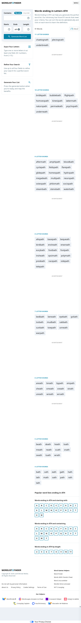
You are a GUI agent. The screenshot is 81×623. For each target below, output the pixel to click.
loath (66, 444)
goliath (74, 316)
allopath (40, 239)
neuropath (69, 178)
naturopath (41, 106)
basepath (52, 239)
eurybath (40, 250)
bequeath (65, 239)
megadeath (41, 178)
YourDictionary (40, 603)
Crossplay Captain (23, 603)
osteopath (41, 183)
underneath (41, 111)
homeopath (54, 172)
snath (67, 449)
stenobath (55, 189)
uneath (39, 394)
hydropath (69, 172)
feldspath (53, 167)
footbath (52, 250)
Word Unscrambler (60, 581)
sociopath (68, 183)
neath (49, 449)
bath (38, 472)
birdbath (40, 244)
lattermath (71, 100)
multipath (55, 178)
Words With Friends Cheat (63, 577)
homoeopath (42, 100)
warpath (40, 333)
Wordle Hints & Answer (62, 584)
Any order (26, 13)
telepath (40, 266)
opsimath (52, 255)
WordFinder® (11, 599)
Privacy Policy (15, 587)
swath (39, 455)
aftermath (41, 161)
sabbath (63, 322)
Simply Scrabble (73, 599)
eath (54, 472)
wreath (50, 394)
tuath (48, 455)
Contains (7, 13)
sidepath (65, 261)
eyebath (63, 316)
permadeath (57, 106)
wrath (57, 455)
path (62, 477)
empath (70, 383)
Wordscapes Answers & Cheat (32, 599)
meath (39, 449)
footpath (64, 250)
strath (70, 388)
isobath (39, 322)
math (46, 477)
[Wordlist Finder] (11, 570)
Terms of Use (41, 587)
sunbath (40, 327)
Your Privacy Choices (43, 622)
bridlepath (41, 95)
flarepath (66, 167)
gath (62, 472)
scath (57, 449)
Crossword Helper (55, 599)
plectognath (58, 39)
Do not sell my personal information (14, 584)
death (48, 444)
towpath (52, 327)
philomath (55, 183)
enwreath (65, 244)
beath (39, 444)
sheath (39, 388)
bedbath (40, 316)
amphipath (54, 161)
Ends (15, 24)
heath (57, 444)
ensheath (52, 244)
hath (70, 472)
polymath (65, 255)
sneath (60, 388)
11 (71, 552)
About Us (5, 587)
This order (18, 13)
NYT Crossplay (59, 587)
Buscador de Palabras (60, 603)
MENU (76, 3)
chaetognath (42, 39)
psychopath (72, 106)
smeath (50, 388)
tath (38, 482)
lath (38, 477)
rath (70, 477)
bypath (59, 383)
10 (66, 552)
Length (26, 24)
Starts (6, 24)
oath (54, 477)
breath (49, 383)
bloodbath (69, 161)
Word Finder (58, 574)
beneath (52, 316)
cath (46, 472)
